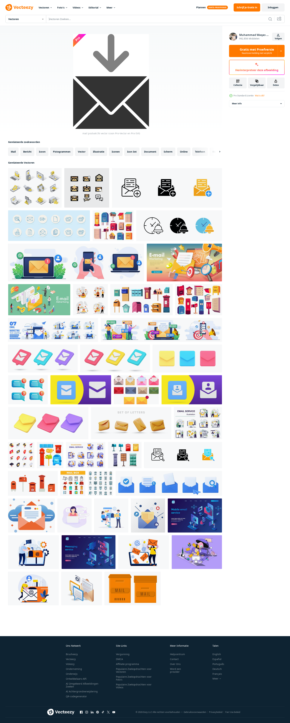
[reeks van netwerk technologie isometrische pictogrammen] (21, 455)
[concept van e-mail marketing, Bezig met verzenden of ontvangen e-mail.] (111, 515)
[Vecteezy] (19, 7)
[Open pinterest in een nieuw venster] (97, 712)
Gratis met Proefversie (257, 51)
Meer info (237, 103)
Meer (109, 7)
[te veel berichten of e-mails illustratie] (75, 515)
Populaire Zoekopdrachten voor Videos (134, 686)
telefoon (200, 151)
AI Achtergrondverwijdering (82, 691)
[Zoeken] (270, 19)
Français (217, 673)
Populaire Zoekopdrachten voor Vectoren (134, 670)
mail (13, 151)
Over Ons (175, 664)
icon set (132, 151)
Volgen (278, 38)
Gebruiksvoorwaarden (195, 712)
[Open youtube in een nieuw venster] (113, 712)
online (184, 151)
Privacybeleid (215, 712)
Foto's (61, 7)
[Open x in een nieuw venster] (108, 712)
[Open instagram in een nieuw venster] (86, 712)
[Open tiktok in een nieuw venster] (103, 712)
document (150, 151)
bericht (27, 151)
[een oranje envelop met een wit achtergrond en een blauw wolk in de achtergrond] (31, 515)
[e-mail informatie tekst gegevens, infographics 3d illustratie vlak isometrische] (81, 588)
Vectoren (44, 7)
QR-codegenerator (76, 696)
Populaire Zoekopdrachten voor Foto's (134, 678)
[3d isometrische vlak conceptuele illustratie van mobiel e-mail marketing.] (39, 299)
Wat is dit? (259, 95)
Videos (76, 7)
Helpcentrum (177, 654)
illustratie (98, 151)
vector (81, 151)
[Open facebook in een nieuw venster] (81, 712)
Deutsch (217, 669)
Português (218, 664)
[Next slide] (216, 152)
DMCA (119, 659)
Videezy (70, 664)
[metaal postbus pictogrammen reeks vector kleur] (100, 483)
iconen (116, 151)
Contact (174, 659)
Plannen (201, 7)
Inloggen (273, 7)
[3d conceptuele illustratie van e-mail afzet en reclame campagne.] (184, 262)
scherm (168, 151)
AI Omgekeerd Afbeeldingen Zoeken (82, 685)
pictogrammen (61, 151)
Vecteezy (71, 659)
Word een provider (175, 670)
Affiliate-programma (127, 664)
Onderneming (74, 669)
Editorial (93, 7)
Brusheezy (72, 654)
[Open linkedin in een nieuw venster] (92, 712)
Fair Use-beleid (232, 712)
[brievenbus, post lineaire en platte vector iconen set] (72, 483)
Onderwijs (72, 673)
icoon (42, 151)
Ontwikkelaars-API (76, 678)
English (216, 654)
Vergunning (123, 654)
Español (216, 659)
